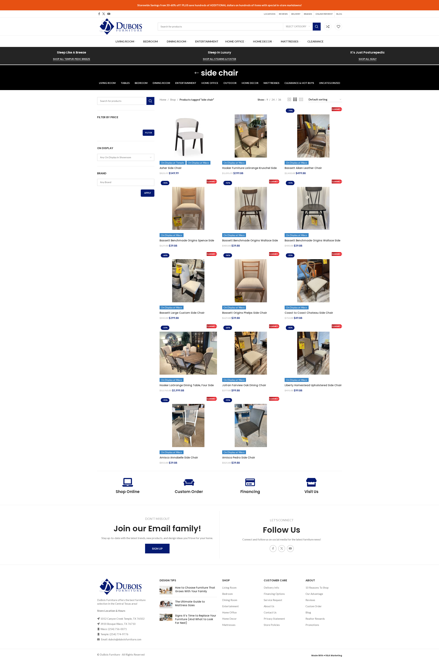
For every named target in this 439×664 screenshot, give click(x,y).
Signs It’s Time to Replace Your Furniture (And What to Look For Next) (195, 619)
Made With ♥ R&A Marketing (326, 655)
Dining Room (229, 600)
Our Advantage (314, 593)
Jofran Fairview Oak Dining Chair (244, 385)
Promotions (312, 624)
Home (163, 99)
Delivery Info (271, 587)
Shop (173, 99)
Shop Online (128, 491)
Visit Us (311, 491)
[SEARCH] (317, 27)
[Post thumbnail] (166, 590)
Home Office (229, 612)
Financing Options (274, 593)
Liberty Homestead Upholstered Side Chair (313, 385)
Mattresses (228, 624)
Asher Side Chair (171, 168)
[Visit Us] (311, 482)
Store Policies (272, 624)
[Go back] (196, 73)
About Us (269, 606)
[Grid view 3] (295, 99)
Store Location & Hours (111, 610)
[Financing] (250, 482)
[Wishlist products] (338, 26)
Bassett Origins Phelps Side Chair (244, 313)
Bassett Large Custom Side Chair (182, 313)
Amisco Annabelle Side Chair (179, 457)
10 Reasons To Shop (317, 587)
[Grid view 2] (289, 99)
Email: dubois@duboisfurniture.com (120, 639)
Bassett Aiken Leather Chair (303, 168)
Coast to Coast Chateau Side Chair (309, 313)
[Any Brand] (124, 182)
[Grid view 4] (301, 99)
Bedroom (227, 593)
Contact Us (270, 612)
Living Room (229, 587)
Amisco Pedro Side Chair (238, 457)
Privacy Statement (274, 618)
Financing (250, 491)
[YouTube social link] (109, 13)
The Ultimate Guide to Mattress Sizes (190, 603)
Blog (308, 612)
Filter (148, 132)
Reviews (310, 600)
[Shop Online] (127, 482)
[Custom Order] (189, 482)
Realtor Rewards (315, 618)
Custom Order (189, 491)
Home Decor (229, 618)
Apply (147, 193)
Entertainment (230, 606)
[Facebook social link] (99, 13)
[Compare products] (327, 26)
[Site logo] (120, 26)
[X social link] (103, 13)
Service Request (273, 600)
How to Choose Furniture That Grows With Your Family (195, 589)
